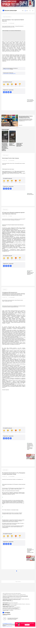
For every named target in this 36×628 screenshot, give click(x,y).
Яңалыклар (5, 209)
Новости (4, 289)
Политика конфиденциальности (7, 626)
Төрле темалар (18, 581)
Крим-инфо (5, 469)
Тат (27, 10)
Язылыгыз (27, 624)
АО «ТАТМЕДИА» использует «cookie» (8, 623)
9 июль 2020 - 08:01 (4, 160)
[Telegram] (8, 92)
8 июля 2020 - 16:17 (4, 476)
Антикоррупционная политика (7, 623)
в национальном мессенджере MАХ (9, 73)
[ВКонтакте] (4, 92)
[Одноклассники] (6, 92)
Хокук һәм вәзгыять (7, 16)
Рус (22, 10)
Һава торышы (5, 155)
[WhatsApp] (11, 92)
